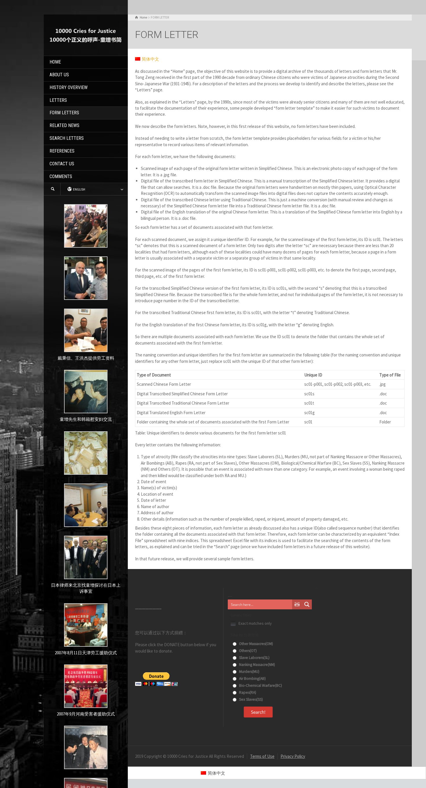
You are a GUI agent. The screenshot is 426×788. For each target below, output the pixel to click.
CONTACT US (62, 163)
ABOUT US (59, 74)
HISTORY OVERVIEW (69, 87)
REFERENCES (62, 151)
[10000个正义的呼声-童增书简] (86, 34)
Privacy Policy (293, 756)
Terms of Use (262, 756)
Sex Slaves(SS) (250, 699)
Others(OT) (247, 650)
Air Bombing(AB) (252, 678)
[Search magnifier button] (307, 604)
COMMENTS (61, 176)
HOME (55, 62)
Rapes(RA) (247, 692)
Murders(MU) (248, 671)
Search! (258, 712)
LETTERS (58, 100)
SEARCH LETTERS (67, 138)
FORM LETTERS (64, 112)
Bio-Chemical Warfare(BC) (260, 685)
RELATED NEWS (64, 125)
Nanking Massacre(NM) (256, 664)
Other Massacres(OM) (255, 643)
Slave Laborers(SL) (254, 657)
